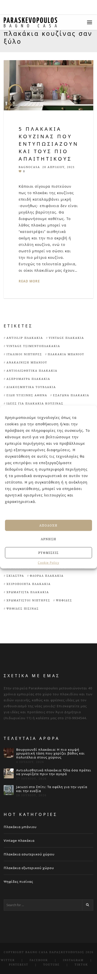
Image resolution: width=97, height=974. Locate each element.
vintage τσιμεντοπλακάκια (33, 346)
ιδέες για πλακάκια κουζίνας (34, 403)
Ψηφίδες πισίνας (18, 881)
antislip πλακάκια (24, 338)
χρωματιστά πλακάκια (27, 592)
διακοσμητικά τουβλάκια (31, 387)
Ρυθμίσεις (48, 552)
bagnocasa (29, 167)
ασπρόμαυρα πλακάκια (28, 379)
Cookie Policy (48, 563)
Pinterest (18, 964)
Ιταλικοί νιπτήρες (24, 354)
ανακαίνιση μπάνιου (26, 362)
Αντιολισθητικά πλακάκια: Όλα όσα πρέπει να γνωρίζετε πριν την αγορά (53, 772)
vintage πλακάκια (66, 338)
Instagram (73, 960)
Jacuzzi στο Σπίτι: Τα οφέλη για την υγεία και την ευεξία (51, 789)
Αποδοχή (48, 525)
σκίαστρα (15, 575)
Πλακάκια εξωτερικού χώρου (29, 868)
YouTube (51, 964)
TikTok (81, 964)
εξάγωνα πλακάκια (71, 395)
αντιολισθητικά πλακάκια (31, 370)
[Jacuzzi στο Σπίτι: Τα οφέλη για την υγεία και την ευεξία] (9, 790)
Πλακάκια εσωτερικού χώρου (29, 854)
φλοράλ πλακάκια (47, 575)
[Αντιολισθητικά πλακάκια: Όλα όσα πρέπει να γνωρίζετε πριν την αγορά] (9, 773)
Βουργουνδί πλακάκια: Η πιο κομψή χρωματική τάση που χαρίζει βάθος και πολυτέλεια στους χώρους (50, 753)
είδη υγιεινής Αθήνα (26, 395)
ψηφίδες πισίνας (22, 608)
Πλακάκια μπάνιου (66, 354)
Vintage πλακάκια (19, 840)
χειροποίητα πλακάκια (28, 584)
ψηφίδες (64, 600)
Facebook (39, 960)
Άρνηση (48, 539)
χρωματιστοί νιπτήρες (28, 600)
